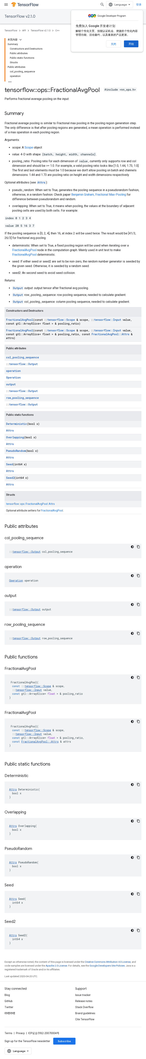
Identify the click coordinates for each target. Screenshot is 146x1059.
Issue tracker (83, 995)
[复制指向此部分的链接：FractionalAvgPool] (40, 669)
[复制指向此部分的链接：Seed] (17, 885)
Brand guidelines (85, 1013)
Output (18, 288)
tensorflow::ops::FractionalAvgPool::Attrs (30, 503)
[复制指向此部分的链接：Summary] (27, 113)
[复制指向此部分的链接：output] (20, 596)
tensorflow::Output (23, 364)
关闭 (113, 44)
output (11, 384)
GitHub (9, 1001)
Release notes (83, 1001)
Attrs (41, 182)
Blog (7, 995)
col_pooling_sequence (22, 357)
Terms (8, 1033)
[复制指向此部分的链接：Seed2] (19, 922)
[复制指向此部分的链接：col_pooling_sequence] (47, 538)
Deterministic (16, 424)
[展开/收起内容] (20, 39)
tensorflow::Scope (61, 320)
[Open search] (102, 4)
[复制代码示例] (138, 547)
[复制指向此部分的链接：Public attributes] (42, 526)
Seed (9, 464)
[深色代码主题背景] (132, 547)
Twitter (9, 1007)
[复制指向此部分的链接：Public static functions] (54, 764)
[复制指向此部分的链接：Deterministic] (32, 776)
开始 (131, 44)
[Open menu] (6, 4)
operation (13, 371)
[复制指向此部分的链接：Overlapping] (30, 812)
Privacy (20, 1033)
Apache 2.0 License (56, 965)
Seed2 (10, 478)
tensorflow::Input (107, 320)
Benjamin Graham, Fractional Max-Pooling (98, 194)
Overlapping (15, 437)
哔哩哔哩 (10, 1013)
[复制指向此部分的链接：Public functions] (41, 657)
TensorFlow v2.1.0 (20, 16)
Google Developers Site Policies (107, 965)
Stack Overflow (84, 1007)
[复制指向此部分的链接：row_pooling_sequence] (49, 625)
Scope (29, 147)
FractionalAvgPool (24, 250)
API (24, 30)
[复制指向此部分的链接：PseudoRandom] (36, 849)
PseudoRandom (16, 451)
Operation (13, 377)
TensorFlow (11, 30)
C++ (57, 30)
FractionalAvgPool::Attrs (110, 334)
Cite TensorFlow (84, 1019)
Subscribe (64, 1041)
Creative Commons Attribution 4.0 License (108, 961)
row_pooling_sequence (22, 398)
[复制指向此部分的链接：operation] (25, 567)
